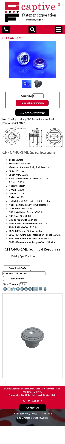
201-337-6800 (23, 395)
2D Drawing (17, 278)
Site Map (47, 413)
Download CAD (17, 268)
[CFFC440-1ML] (32, 59)
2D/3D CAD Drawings (32, 112)
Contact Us (32, 407)
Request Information (32, 102)
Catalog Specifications (23, 256)
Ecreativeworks (39, 417)
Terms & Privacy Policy (25, 413)
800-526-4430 (48, 395)
